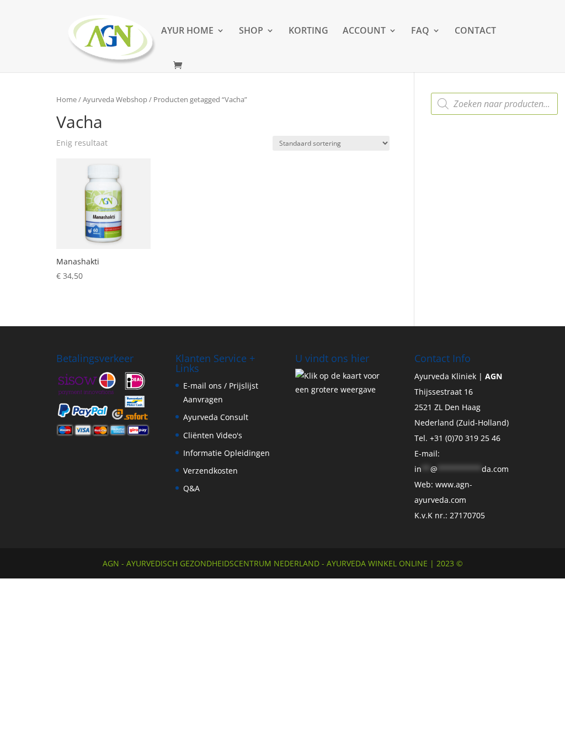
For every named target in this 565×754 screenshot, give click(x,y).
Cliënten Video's (212, 435)
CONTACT (475, 31)
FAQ (420, 31)
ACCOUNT (364, 31)
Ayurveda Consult (215, 417)
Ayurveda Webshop (115, 99)
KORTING (308, 31)
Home (66, 99)
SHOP (251, 31)
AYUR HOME (187, 31)
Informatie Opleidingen (226, 453)
